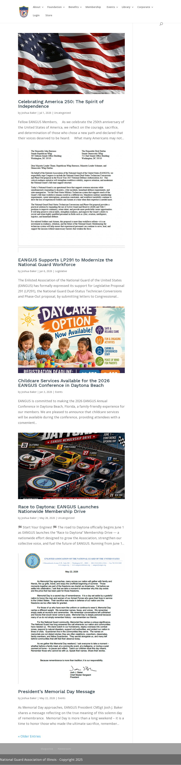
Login (36, 15)
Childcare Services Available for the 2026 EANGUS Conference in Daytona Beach (64, 383)
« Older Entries (29, 736)
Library (126, 7)
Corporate (143, 7)
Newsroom (64, 748)
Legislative (61, 271)
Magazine (47, 748)
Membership (93, 7)
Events (111, 7)
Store (48, 15)
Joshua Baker (29, 112)
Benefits (74, 7)
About (36, 7)
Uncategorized (62, 112)
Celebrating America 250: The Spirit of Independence (61, 104)
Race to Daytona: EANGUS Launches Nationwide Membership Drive (58, 509)
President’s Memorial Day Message (56, 691)
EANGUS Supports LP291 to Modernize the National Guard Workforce (65, 262)
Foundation (54, 7)
